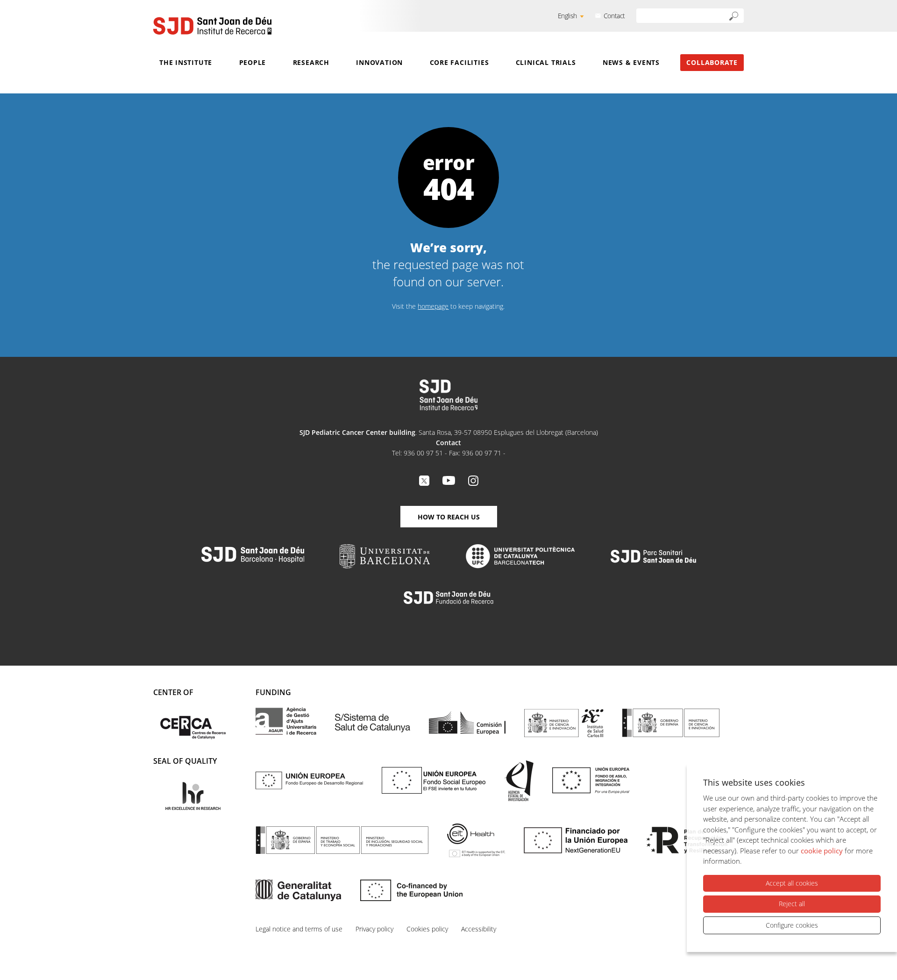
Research (311, 62)
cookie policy (822, 850)
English (567, 15)
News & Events (631, 62)
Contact (614, 15)
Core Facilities (459, 62)
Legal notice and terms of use (299, 928)
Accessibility (478, 928)
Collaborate (712, 62)
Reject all (792, 903)
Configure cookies (792, 925)
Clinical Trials (546, 62)
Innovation (379, 62)
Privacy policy (374, 928)
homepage (433, 306)
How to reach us (449, 516)
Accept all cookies (792, 883)
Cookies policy (427, 928)
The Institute (185, 62)
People (252, 62)
